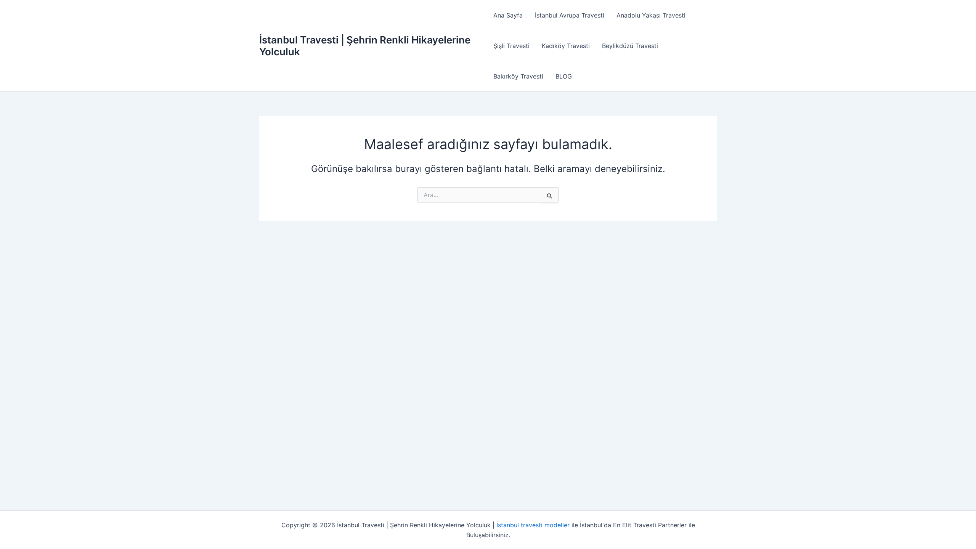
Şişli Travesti (511, 46)
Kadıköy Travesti (566, 46)
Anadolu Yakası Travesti (650, 15)
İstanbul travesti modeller (533, 525)
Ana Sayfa (508, 15)
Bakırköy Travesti (518, 76)
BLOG (563, 76)
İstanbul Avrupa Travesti (569, 15)
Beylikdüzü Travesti (630, 46)
